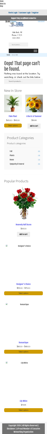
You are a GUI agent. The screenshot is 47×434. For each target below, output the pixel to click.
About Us (3, 4)
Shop (1, 6)
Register (35, 13)
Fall (11, 151)
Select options (13, 125)
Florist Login (12, 13)
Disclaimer (11, 428)
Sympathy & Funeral (17, 164)
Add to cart (34, 126)
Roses (12, 160)
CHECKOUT (41, 21)
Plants (12, 155)
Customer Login (24, 13)
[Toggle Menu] (35, 51)
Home (1, 1)
